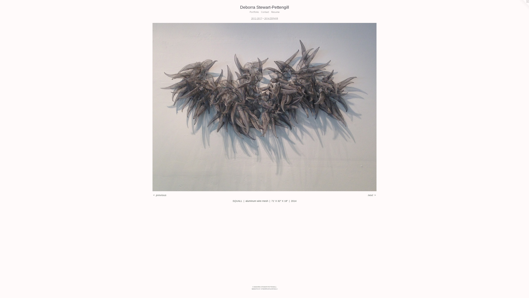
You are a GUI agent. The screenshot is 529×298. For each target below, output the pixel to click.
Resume (275, 12)
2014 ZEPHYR (271, 18)
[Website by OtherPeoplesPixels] (523, 5)
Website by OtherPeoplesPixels (264, 289)
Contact (265, 12)
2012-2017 (256, 18)
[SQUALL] (264, 107)
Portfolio (254, 12)
